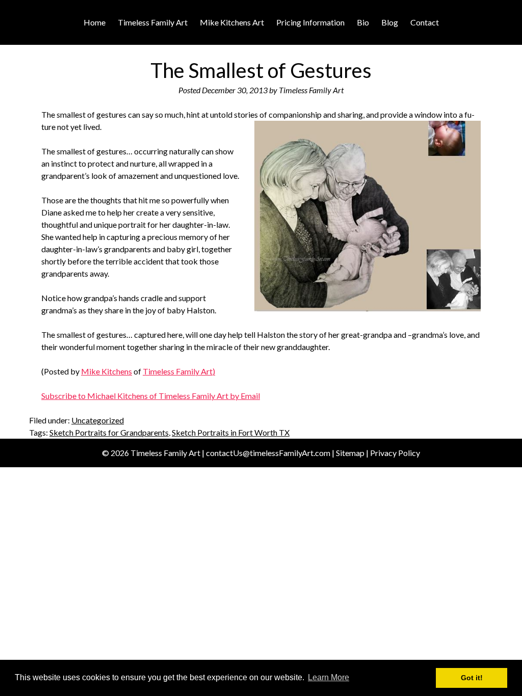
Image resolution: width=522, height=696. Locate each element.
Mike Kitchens (106, 371)
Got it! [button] (472, 678)
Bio (363, 22)
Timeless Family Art (153, 22)
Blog (389, 22)
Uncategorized (97, 420)
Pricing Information (310, 22)
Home (95, 22)
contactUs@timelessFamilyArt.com (268, 453)
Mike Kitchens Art (232, 22)
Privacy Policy (395, 453)
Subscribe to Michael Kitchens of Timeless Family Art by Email (150, 395)
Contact (424, 22)
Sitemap (350, 453)
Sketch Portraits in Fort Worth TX (231, 432)
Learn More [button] (328, 677)
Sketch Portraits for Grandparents (109, 432)
